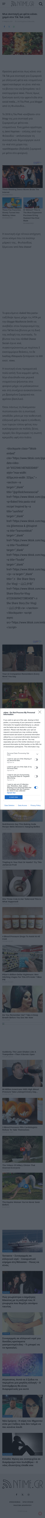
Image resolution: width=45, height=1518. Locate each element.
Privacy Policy (36, 805)
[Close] (40, 713)
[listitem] (22, 754)
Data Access (22, 805)
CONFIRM (13, 797)
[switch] (36, 759)
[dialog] (22, 759)
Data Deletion (9, 805)
